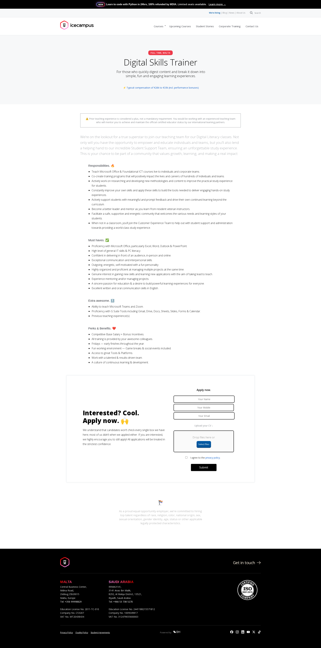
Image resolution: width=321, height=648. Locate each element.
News (231, 12)
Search (257, 13)
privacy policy (212, 457)
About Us (240, 12)
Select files (203, 444)
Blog (225, 12)
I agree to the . (205, 457)
